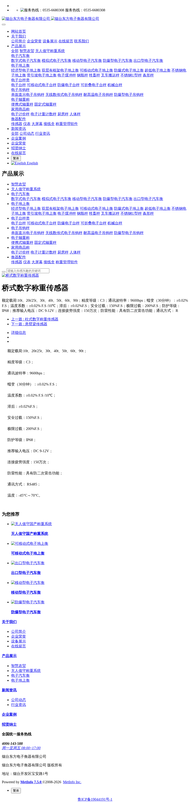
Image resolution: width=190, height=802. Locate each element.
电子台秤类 (20, 218)
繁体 (16, 158)
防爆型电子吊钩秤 (129, 233)
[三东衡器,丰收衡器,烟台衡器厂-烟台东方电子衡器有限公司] (95, 18)
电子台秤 (18, 223)
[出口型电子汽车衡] (27, 563)
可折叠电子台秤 (94, 223)
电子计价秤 (20, 252)
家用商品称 (20, 247)
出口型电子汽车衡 (148, 199)
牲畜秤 (94, 213)
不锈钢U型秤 (131, 213)
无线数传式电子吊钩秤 (63, 233)
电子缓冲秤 (66, 213)
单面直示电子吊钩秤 (27, 233)
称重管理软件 (67, 262)
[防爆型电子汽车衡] (27, 602)
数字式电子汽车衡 (26, 199)
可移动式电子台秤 (42, 223)
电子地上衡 (20, 204)
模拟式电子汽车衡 (56, 199)
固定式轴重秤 (45, 242)
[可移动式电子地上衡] (29, 543)
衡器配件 (18, 257)
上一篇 (34, 319)
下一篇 (29, 324)
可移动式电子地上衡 (96, 208)
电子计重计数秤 (44, 252)
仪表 (27, 262)
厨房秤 (63, 252)
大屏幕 (37, 262)
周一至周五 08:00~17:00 (21, 748)
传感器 (16, 262)
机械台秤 (115, 223)
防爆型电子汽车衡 (118, 199)
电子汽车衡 (20, 194)
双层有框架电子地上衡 (60, 208)
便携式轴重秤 (22, 242)
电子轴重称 (20, 238)
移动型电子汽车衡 (87, 199)
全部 (15, 51)
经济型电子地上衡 (26, 208)
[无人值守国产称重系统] (31, 524)
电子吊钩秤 (20, 228)
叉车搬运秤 (110, 213)
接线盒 (49, 262)
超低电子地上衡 (158, 208)
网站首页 (18, 31)
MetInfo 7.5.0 (30, 782)
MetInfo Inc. (72, 782)
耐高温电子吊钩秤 (98, 233)
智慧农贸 (18, 184)
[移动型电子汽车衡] (27, 583)
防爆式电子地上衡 (129, 208)
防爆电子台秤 (68, 223)
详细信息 (18, 333)
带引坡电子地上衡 (42, 213)
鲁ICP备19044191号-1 (95, 799)
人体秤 (75, 252)
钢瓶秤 (82, 213)
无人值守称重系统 (26, 189)
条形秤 (148, 213)
